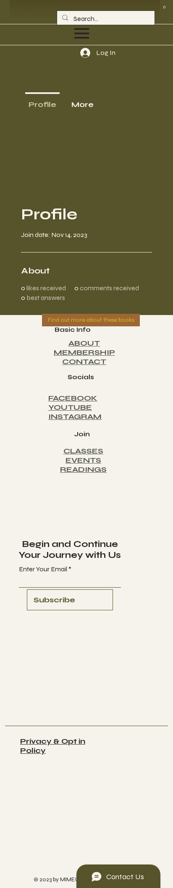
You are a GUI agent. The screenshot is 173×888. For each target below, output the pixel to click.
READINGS (83, 469)
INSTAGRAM (75, 416)
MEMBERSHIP (84, 352)
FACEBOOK (72, 398)
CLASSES (83, 451)
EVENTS (83, 460)
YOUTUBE (70, 407)
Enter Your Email (43, 569)
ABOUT (84, 343)
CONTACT (84, 361)
